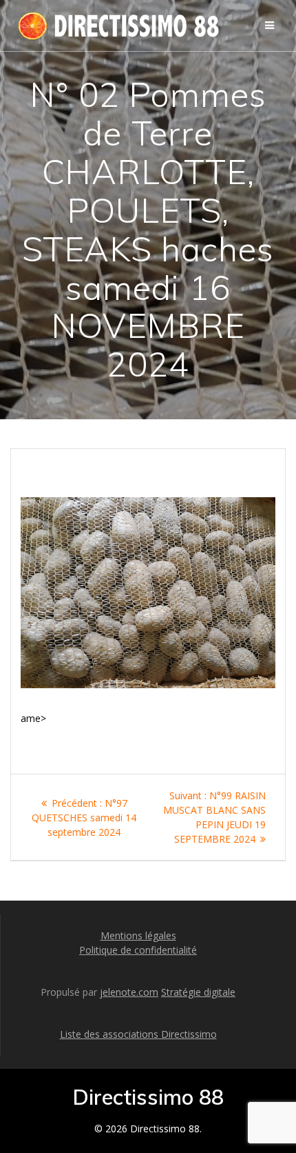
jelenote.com (129, 992)
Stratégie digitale (198, 992)
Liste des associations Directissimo (138, 1034)
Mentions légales (138, 935)
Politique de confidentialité (138, 949)
